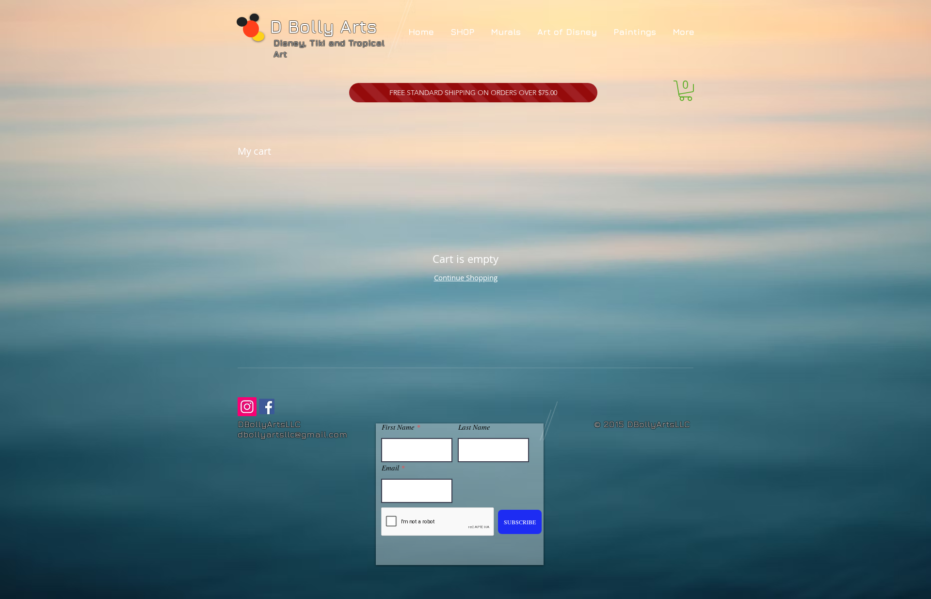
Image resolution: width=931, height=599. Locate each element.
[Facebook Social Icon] (266, 406)
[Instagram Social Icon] (247, 406)
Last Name (474, 427)
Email (390, 467)
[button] (686, 91)
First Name (398, 427)
